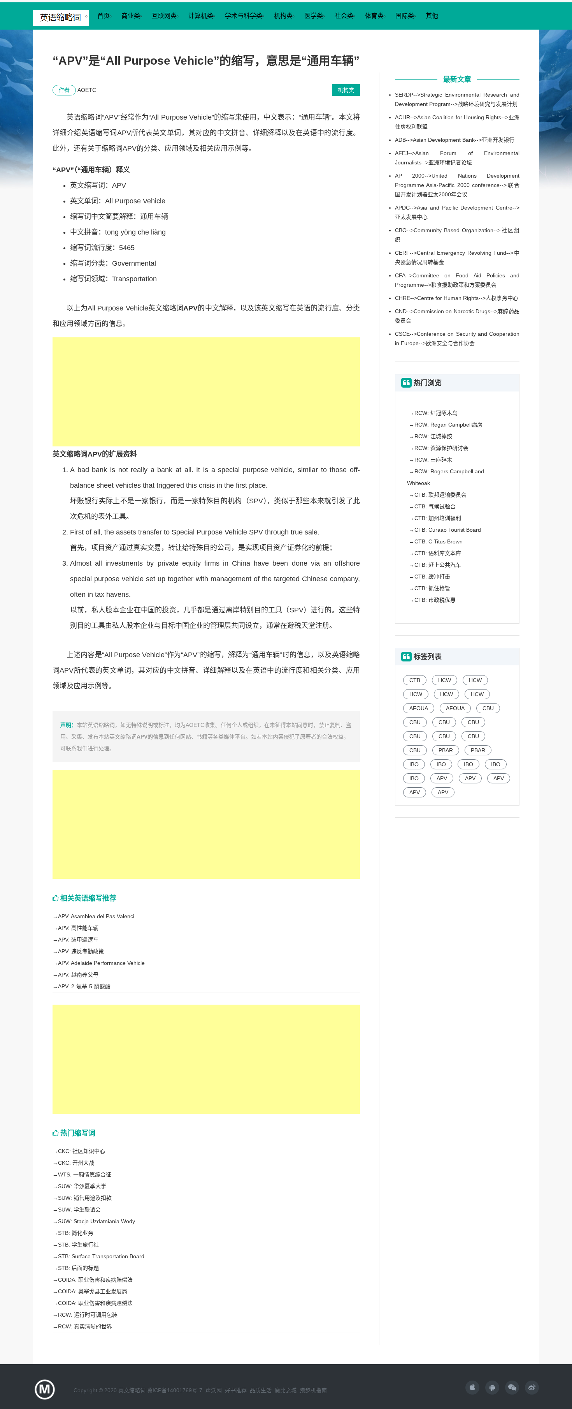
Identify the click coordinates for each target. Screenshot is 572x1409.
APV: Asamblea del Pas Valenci (96, 916)
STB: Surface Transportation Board (101, 1256)
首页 (103, 15)
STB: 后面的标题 (78, 1268)
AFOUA (418, 708)
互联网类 (164, 15)
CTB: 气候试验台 (435, 506)
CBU (488, 708)
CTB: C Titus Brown (438, 541)
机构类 (283, 15)
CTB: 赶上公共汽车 (437, 565)
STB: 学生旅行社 (78, 1244)
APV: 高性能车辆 (78, 928)
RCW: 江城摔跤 (433, 436)
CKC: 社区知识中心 (81, 1151)
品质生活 (261, 1390)
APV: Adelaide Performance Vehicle (101, 963)
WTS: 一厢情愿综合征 (84, 1174)
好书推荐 (236, 1390)
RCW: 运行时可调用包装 (88, 1315)
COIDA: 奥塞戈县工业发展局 (92, 1291)
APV (442, 778)
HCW (444, 680)
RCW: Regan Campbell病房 (448, 424)
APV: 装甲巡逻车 (78, 939)
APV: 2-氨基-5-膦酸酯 (84, 986)
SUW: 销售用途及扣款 (85, 1198)
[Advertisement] (206, 391)
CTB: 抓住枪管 (432, 588)
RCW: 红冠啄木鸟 (436, 413)
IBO (414, 764)
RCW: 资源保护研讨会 (441, 448)
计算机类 (200, 15)
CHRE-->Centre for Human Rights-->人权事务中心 (456, 298)
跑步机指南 (313, 1390)
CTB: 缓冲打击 (432, 576)
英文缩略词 (132, 1390)
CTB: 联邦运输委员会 (440, 495)
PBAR (446, 750)
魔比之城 (286, 1390)
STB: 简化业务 (75, 1233)
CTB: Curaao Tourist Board (447, 530)
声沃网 (213, 1390)
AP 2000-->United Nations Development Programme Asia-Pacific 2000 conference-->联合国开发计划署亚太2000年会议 (457, 185)
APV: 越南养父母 (78, 975)
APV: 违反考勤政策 (81, 951)
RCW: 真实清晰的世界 (85, 1326)
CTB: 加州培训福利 (437, 518)
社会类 (344, 15)
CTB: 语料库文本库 (437, 553)
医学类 (313, 15)
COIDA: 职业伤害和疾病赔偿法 (95, 1280)
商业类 (130, 15)
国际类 (404, 15)
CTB (414, 680)
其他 (432, 15)
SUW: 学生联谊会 (79, 1209)
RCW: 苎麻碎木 (433, 460)
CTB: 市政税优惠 (435, 600)
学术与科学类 (243, 15)
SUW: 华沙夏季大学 (82, 1186)
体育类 (374, 15)
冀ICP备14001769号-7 (174, 1390)
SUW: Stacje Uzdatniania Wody (96, 1221)
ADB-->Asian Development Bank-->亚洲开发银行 (454, 140)
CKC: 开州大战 (76, 1163)
